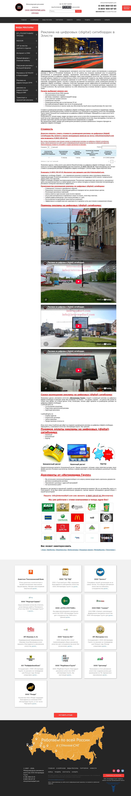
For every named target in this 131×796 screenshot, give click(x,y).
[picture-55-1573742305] (77, 507)
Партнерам (59, 19)
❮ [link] (108, 161)
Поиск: (99, 147)
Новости (70, 19)
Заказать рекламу (127, 8)
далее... (35, 588)
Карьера (107, 19)
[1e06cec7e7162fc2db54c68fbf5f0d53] (77, 517)
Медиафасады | (100, 550)
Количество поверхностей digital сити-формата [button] (48, 153)
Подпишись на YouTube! (113, 775)
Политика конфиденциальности (56, 779)
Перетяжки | (111, 550)
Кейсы (79, 19)
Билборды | (51, 550)
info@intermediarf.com (108, 2)
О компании (34, 19)
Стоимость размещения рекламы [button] (108, 153)
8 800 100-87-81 (107, 9)
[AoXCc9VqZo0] (62, 507)
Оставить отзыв (65, 715)
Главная (24, 19)
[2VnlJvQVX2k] (92, 507)
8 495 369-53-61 (107, 6)
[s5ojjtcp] (48, 537)
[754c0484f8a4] (106, 507)
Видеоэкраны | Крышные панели (80, 550)
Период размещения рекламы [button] (77, 153)
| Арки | (44, 550)
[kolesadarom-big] (62, 537)
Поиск (78, 11)
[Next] (113, 234)
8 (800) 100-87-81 (56, 172)
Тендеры (87, 19)
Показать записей (49, 147)
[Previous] (45, 234)
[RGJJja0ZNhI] (48, 507)
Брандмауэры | (62, 550)
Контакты (97, 19)
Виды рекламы (47, 19)
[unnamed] (62, 517)
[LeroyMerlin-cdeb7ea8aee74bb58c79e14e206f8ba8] (92, 527)
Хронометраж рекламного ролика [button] (63, 153)
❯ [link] (114, 161)
